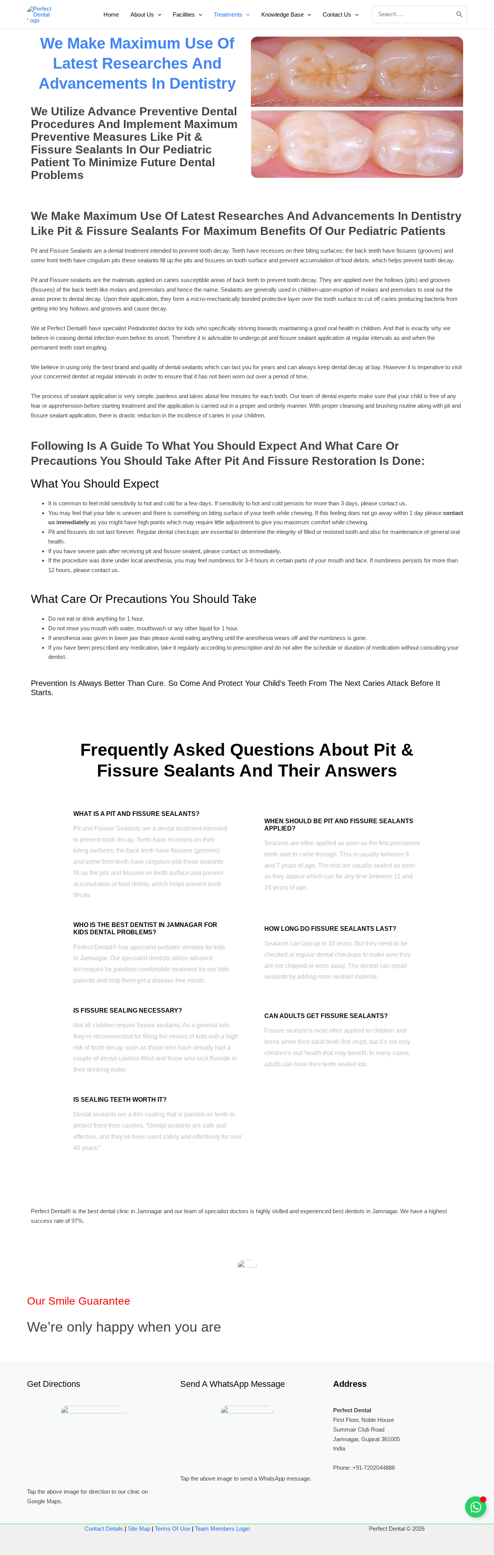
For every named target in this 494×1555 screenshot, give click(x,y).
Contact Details (104, 1528)
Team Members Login (222, 1528)
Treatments (228, 14)
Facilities (184, 14)
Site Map (139, 1528)
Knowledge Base (282, 14)
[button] (157, 14)
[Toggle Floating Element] (475, 1507)
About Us (142, 14)
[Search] (460, 14)
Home (111, 14)
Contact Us (337, 14)
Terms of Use (172, 1528)
